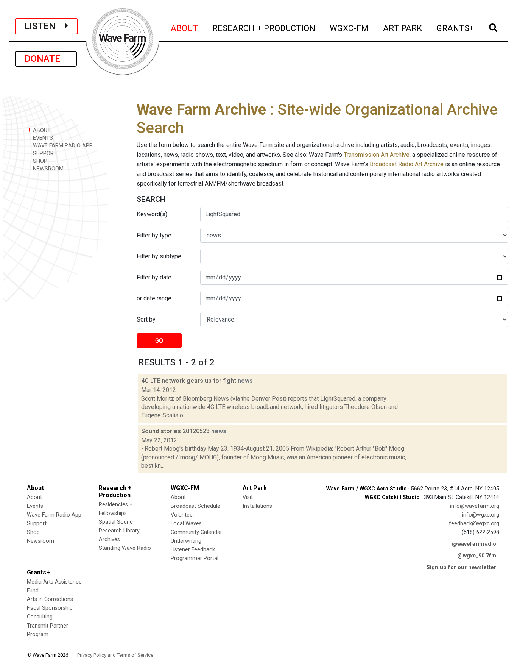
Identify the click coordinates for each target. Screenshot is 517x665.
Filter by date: (155, 277)
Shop (33, 532)
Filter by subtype (159, 256)
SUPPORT (44, 153)
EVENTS (42, 138)
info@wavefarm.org (474, 506)
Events (35, 506)
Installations (257, 506)
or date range (154, 298)
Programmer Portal (194, 558)
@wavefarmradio (474, 544)
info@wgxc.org (480, 515)
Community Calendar (196, 532)
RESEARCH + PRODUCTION (264, 28)
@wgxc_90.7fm (477, 556)
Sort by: (147, 319)
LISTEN (45, 26)
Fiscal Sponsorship (50, 608)
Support (37, 523)
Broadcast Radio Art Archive (407, 164)
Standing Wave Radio (125, 548)
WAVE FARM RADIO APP (62, 145)
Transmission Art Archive (377, 154)
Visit (248, 497)
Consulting (40, 616)
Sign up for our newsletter (461, 567)
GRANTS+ (455, 28)
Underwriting (186, 541)
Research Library (119, 531)
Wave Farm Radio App (54, 515)
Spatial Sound (116, 522)
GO (159, 340)
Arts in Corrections (50, 599)
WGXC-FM (349, 28)
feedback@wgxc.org (474, 523)
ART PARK (403, 28)
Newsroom (40, 541)
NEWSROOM (47, 168)
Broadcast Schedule (195, 506)
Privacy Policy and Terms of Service (115, 655)
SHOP (39, 161)
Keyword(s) (152, 214)
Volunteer (183, 515)
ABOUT (184, 28)
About (34, 497)
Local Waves (186, 523)
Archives (109, 539)
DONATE (46, 58)
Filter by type (154, 235)
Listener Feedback (193, 549)
